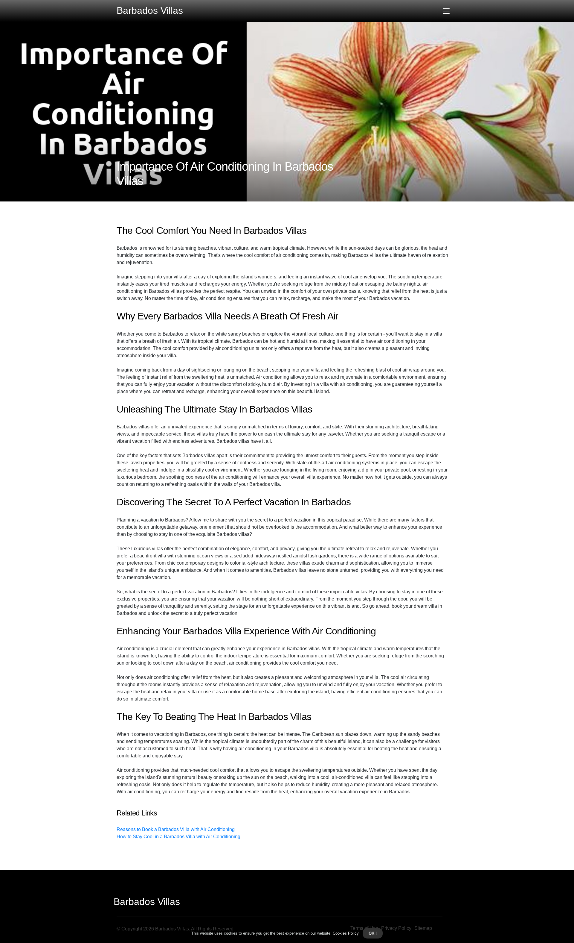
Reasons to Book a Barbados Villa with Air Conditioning (176, 829)
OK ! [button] (373, 933)
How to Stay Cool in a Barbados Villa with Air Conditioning (178, 836)
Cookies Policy (345, 933)
